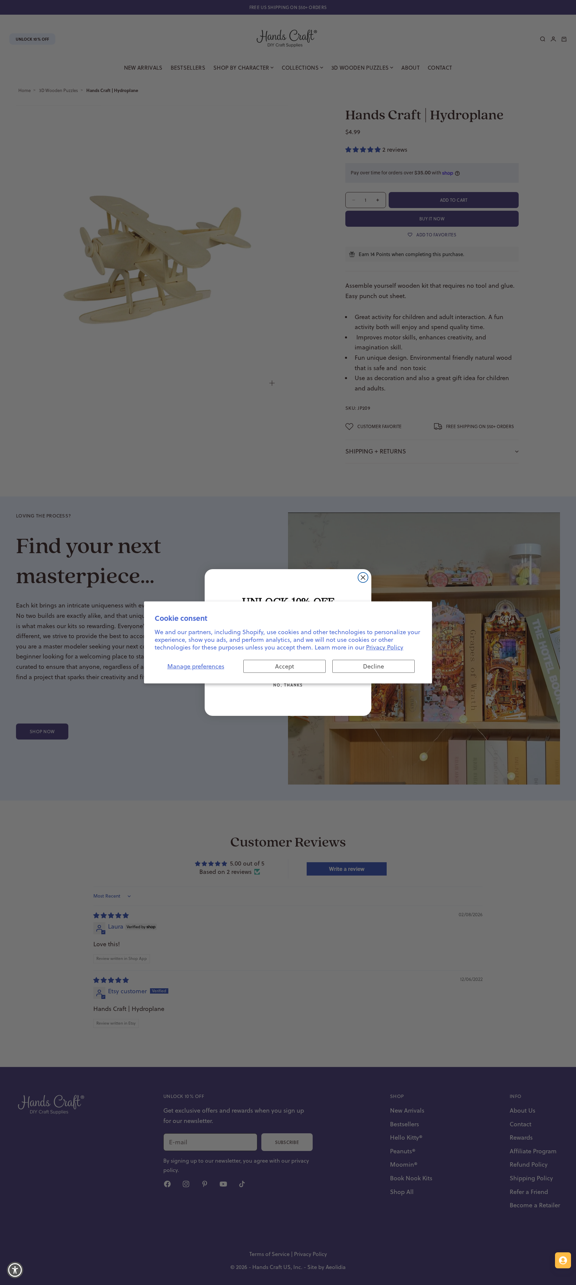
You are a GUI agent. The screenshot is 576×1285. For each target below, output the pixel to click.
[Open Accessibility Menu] (15, 1270)
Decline (373, 666)
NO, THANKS (288, 685)
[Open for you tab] (563, 1260)
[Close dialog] (363, 577)
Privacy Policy (384, 647)
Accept (284, 666)
